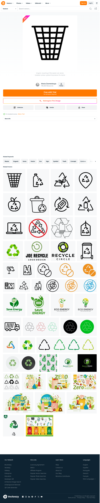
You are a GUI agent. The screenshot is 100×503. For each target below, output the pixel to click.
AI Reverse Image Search (12, 482)
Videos (28, 3)
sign (47, 161)
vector (33, 161)
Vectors (9, 3)
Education (7, 476)
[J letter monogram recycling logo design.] (37, 251)
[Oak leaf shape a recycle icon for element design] (13, 425)
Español (84, 468)
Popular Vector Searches (38, 473)
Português (85, 470)
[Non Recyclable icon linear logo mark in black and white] (38, 228)
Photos (18, 3)
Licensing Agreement (37, 465)
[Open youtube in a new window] (41, 496)
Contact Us (58, 468)
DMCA (32, 468)
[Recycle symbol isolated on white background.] (13, 251)
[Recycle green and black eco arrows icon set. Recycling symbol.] (11, 381)
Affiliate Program (35, 470)
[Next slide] (92, 161)
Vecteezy (7, 468)
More (47, 3)
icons (24, 161)
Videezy (6, 470)
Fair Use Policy (89, 497)
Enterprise (7, 473)
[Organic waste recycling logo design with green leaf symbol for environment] (78, 363)
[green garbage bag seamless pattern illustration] (48, 363)
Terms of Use (70, 497)
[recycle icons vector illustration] (10, 345)
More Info (7, 119)
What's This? (21, 114)
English (84, 465)
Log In (89, 3)
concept (73, 161)
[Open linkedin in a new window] (29, 496)
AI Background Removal (12, 485)
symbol (55, 161)
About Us (58, 470)
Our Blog (58, 473)
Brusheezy (7, 465)
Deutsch (84, 473)
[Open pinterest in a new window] (32, 496)
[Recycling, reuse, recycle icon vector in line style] (41, 327)
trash (64, 161)
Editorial (38, 3)
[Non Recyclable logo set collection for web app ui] (71, 285)
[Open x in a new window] (38, 496)
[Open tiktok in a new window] (35, 496)
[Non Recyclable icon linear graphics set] (38, 204)
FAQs (57, 465)
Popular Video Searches (38, 479)
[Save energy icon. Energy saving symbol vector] (14, 305)
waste (7, 161)
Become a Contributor (62, 476)
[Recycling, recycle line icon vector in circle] (79, 327)
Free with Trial (49, 93)
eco (40, 161)
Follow (60, 86)
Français (84, 476)
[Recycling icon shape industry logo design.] (63, 251)
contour (83, 161)
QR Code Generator (10, 487)
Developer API (9, 479)
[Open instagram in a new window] (26, 496)
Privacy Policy (80, 497)
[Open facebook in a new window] (23, 496)
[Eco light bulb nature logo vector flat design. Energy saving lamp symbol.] (62, 305)
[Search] (89, 8)
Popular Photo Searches (38, 476)
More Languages (87, 479)
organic (15, 161)
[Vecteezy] (3, 3)
